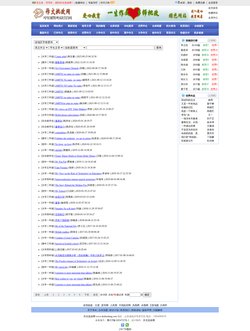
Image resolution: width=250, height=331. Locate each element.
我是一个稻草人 (189, 111)
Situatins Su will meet (65, 208)
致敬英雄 (59, 62)
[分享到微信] (127, 325)
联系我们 (185, 26)
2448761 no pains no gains (67, 74)
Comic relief (60, 56)
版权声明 (147, 310)
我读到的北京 (188, 100)
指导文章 (86, 26)
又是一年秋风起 (189, 103)
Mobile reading (62, 232)
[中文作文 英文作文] (41, 47)
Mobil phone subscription (67, 115)
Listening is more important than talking (73, 273)
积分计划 (114, 310)
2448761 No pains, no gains (68, 80)
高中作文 (128, 32)
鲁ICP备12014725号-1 (118, 320)
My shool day (61, 267)
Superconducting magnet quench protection (75, 179)
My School (60, 191)
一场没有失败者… (190, 118)
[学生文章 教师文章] (56, 47)
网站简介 (58, 26)
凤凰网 (135, 305)
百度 (97, 305)
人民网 (113, 305)
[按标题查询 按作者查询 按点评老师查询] (75, 47)
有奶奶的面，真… (190, 133)
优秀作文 (86, 32)
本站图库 (128, 26)
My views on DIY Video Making (70, 109)
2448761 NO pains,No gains (68, 85)
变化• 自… (186, 114)
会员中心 (213, 17)
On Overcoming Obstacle (67, 68)
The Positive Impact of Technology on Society (76, 261)
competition (60, 132)
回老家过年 (187, 140)
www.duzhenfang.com (106, 316)
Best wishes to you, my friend (69, 278)
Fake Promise (61, 167)
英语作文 (171, 32)
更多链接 (198, 32)
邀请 (57, 202)
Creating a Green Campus (67, 237)
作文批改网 (89, 316)
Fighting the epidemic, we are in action (73, 138)
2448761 (59, 91)
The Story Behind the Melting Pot (71, 185)
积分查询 (171, 26)
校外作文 (157, 32)
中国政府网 (125, 305)
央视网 (144, 305)
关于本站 (92, 310)
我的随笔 (100, 26)
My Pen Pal (60, 161)
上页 (46, 294)
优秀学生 (142, 26)
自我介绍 (59, 197)
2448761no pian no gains (67, 103)
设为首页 (213, 8)
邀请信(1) (60, 126)
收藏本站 (80, 2)
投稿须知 (136, 310)
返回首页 (44, 26)
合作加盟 (103, 310)
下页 (86, 294)
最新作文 (44, 32)
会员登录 (213, 2)
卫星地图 (154, 305)
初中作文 (114, 32)
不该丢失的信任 (189, 129)
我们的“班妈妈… (190, 137)
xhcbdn (58, 150)
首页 (37, 294)
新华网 (104, 305)
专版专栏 (93, 2)
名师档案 (157, 26)
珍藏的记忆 (187, 107)
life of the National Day (66, 226)
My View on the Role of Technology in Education (78, 173)
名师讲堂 (114, 26)
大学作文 (142, 32)
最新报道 (72, 26)
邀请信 (58, 120)
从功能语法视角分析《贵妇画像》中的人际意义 (79, 255)
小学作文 (100, 32)
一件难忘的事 (188, 126)
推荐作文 (72, 32)
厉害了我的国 (62, 220)
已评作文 (58, 32)
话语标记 (59, 214)
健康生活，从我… (190, 122)
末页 (95, 294)
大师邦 (163, 305)
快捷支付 (185, 32)
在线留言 (199, 26)
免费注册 (200, 2)
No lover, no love (63, 144)
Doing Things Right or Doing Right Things (75, 156)
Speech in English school (66, 243)
